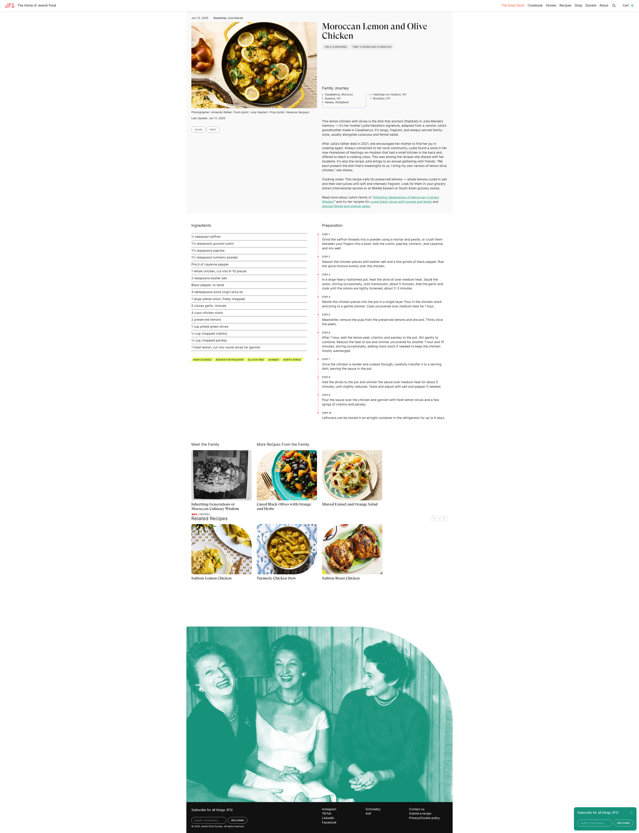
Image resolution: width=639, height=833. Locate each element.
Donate (590, 5)
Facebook (329, 822)
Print (213, 129)
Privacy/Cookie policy (424, 818)
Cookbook (535, 5)
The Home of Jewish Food (37, 5)
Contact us (417, 809)
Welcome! (237, 820)
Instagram (329, 809)
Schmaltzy (373, 809)
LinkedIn (328, 818)
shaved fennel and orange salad (346, 206)
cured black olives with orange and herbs (401, 202)
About (603, 5)
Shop (578, 5)
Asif (368, 813)
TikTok (326, 813)
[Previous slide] (434, 518)
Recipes (565, 5)
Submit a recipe (420, 813)
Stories (551, 5)
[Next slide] (443, 518)
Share (199, 129)
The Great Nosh (513, 5)
